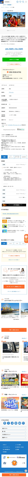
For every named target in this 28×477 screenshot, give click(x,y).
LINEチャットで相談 (14, 59)
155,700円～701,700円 (14, 49)
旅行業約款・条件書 (19, 447)
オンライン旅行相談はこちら (13, 291)
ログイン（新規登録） (7, 4)
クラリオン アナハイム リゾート (14, 125)
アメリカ (6, 7)
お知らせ (4, 444)
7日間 (17, 243)
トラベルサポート (6, 447)
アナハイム (11, 92)
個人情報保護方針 (6, 449)
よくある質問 (18, 444)
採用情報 (4, 451)
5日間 (4, 243)
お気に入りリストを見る (13, 259)
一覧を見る (23, 338)
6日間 (10, 243)
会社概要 (17, 449)
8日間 (23, 243)
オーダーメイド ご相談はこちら (14, 286)
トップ (2, 7)
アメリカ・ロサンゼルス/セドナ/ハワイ (11, 213)
